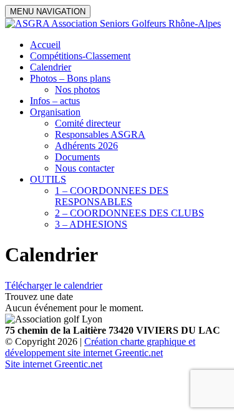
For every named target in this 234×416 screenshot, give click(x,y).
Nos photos (77, 89)
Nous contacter (84, 168)
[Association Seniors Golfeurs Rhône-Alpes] (113, 23)
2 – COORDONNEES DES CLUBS (129, 213)
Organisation (55, 112)
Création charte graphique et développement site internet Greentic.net (100, 347)
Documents (77, 157)
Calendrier (50, 67)
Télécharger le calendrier (53, 285)
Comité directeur (87, 123)
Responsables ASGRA (100, 134)
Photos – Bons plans (70, 78)
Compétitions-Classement (80, 56)
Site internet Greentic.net (53, 364)
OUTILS (48, 179)
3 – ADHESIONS (91, 224)
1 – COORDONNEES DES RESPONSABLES (111, 196)
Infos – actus (55, 100)
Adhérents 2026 (86, 145)
